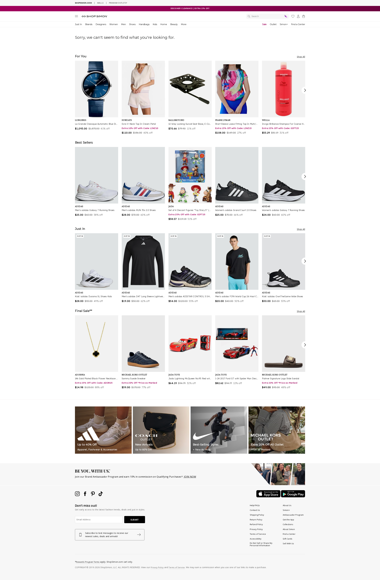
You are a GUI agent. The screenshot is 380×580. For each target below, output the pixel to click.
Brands (88, 24)
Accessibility (255, 538)
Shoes (132, 24)
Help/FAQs (255, 505)
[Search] (267, 16)
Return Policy (256, 519)
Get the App (288, 519)
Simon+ (284, 24)
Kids (155, 24)
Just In (78, 24)
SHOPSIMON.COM (83, 2)
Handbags (144, 24)
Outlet (273, 24)
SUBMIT (134, 519)
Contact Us (255, 510)
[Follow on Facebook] (85, 495)
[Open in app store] (268, 496)
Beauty (174, 24)
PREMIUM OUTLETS (118, 2)
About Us (287, 505)
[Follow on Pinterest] (93, 495)
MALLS (100, 2)
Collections (288, 524)
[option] (96, 95)
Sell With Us (288, 543)
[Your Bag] (303, 17)
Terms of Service (258, 534)
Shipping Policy (257, 514)
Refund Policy (256, 524)
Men (123, 24)
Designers (101, 24)
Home (163, 24)
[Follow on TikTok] (100, 495)
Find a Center (298, 24)
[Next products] (305, 90)
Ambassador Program (293, 514)
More (183, 24)
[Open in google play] (293, 496)
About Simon (289, 529)
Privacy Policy (256, 529)
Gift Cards (287, 538)
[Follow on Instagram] (77, 495)
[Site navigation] (76, 17)
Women (113, 24)
